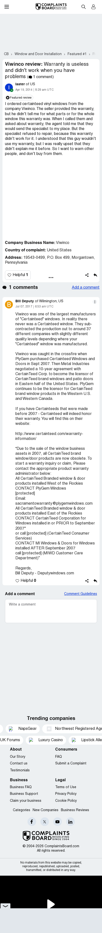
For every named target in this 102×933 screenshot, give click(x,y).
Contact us (18, 763)
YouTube (57, 821)
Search (83, 6)
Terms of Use (65, 787)
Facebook (31, 821)
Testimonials (20, 770)
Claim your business (25, 801)
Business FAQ (21, 787)
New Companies (45, 810)
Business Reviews (75, 810)
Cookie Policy (66, 801)
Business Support (24, 794)
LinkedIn (70, 821)
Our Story (17, 757)
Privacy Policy (65, 794)
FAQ (58, 757)
